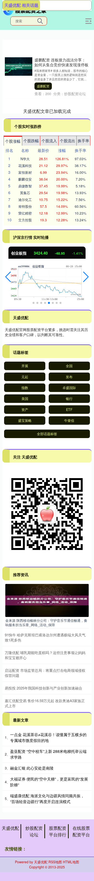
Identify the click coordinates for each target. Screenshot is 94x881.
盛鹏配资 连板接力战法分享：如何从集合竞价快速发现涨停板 (61, 62)
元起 (24, 376)
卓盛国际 (69, 387)
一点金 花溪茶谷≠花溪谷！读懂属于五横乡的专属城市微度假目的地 (48, 737)
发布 (69, 376)
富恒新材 (25, 172)
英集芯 (25, 192)
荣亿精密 (25, 213)
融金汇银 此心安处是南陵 (32, 768)
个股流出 (67, 140)
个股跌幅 (31, 140)
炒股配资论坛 (34, 831)
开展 (24, 365)
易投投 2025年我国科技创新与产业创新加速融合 (43, 687)
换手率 (83, 140)
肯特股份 (25, 206)
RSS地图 (55, 861)
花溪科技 (25, 165)
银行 (69, 398)
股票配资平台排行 (57, 831)
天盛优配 (10, 828)
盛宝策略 (25, 420)
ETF (69, 409)
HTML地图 (71, 861)
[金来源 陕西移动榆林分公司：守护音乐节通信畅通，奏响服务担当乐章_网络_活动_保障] (47, 600)
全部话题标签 (47, 433)
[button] (8, 277)
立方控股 (25, 219)
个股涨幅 (12, 141)
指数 (24, 387)
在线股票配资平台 (81, 831)
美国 (24, 398)
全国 (69, 365)
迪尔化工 (25, 199)
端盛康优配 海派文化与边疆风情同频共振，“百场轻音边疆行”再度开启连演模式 (47, 798)
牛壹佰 (69, 420)
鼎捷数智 (25, 185)
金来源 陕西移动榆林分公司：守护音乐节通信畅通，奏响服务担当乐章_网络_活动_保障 (46, 622)
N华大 (25, 158)
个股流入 (49, 140)
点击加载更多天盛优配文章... (47, 111)
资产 (24, 409)
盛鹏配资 (43, 86)
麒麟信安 (25, 179)
